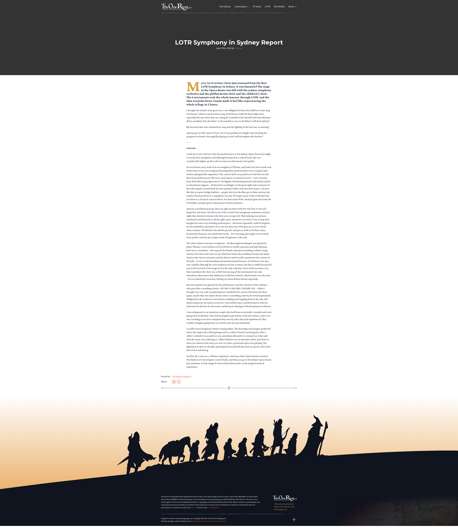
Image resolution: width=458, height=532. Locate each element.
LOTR (267, 6)
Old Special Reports (181, 376)
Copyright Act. (214, 507)
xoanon (238, 48)
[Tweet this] (174, 381)
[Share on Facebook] (179, 381)
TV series (256, 6)
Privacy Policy (208, 521)
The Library (225, 6)
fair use (193, 507)
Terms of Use (220, 521)
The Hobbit (279, 6)
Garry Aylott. (197, 521)
